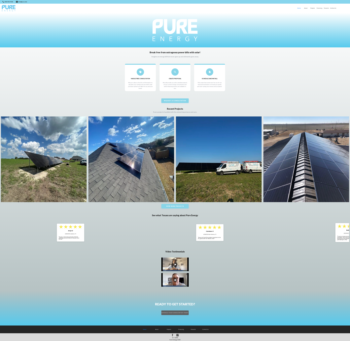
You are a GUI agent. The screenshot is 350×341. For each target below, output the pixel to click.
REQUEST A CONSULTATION (175, 100)
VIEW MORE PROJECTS (175, 206)
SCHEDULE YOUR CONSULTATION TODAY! (175, 312)
